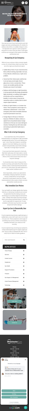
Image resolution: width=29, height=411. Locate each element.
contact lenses (8, 258)
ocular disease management (11, 281)
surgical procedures (9, 269)
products (7, 273)
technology (7, 285)
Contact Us (14, 322)
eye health (7, 266)
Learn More (14, 301)
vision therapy (8, 250)
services (7, 254)
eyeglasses (7, 262)
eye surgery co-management (12, 277)
